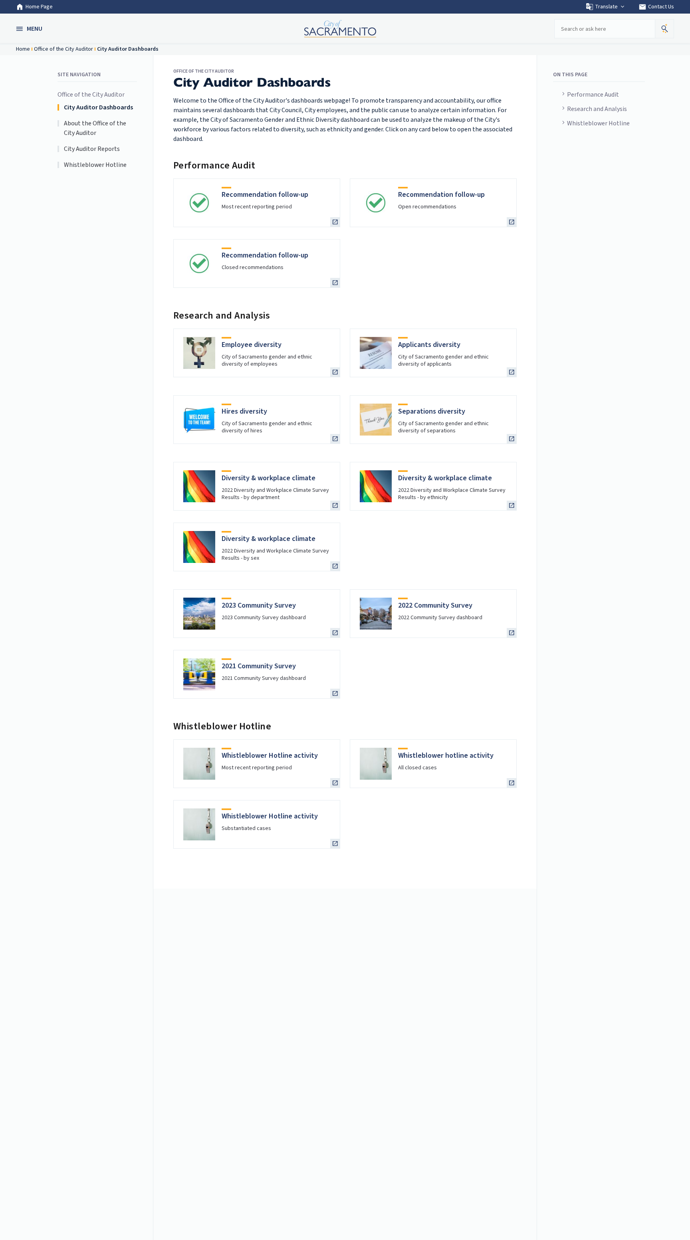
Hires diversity (244, 411)
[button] (30, 29)
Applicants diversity (429, 345)
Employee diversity (252, 345)
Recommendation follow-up (265, 195)
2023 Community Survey (259, 605)
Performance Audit (593, 94)
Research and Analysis (597, 109)
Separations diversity (431, 411)
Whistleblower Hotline (598, 123)
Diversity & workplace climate (268, 478)
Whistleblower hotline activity (446, 756)
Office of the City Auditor (63, 49)
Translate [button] (606, 7)
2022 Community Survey (435, 605)
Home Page (39, 7)
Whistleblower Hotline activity (270, 756)
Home (23, 49)
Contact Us (656, 7)
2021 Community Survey (259, 666)
